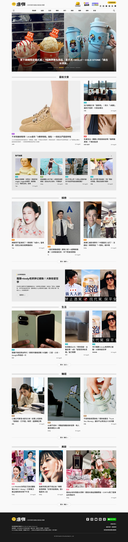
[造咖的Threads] (112, 6)
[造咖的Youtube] (106, 6)
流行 (64, 10)
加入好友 (112, 519)
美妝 (72, 10)
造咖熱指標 (112, 2)
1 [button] (50, 67)
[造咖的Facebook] (100, 6)
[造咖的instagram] (103, 6)
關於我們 (108, 527)
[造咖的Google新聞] (109, 6)
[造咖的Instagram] (91, 519)
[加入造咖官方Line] (115, 6)
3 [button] (61, 67)
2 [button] (55, 67)
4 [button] (66, 67)
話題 (42, 10)
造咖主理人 (113, 524)
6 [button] (78, 67)
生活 (49, 10)
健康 (79, 10)
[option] (64, 42)
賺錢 (57, 10)
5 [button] (72, 67)
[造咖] (29, 4)
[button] (111, 156)
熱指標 (34, 10)
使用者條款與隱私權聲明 (110, 530)
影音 (94, 10)
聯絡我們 (114, 527)
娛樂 (87, 10)
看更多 (22, 295)
